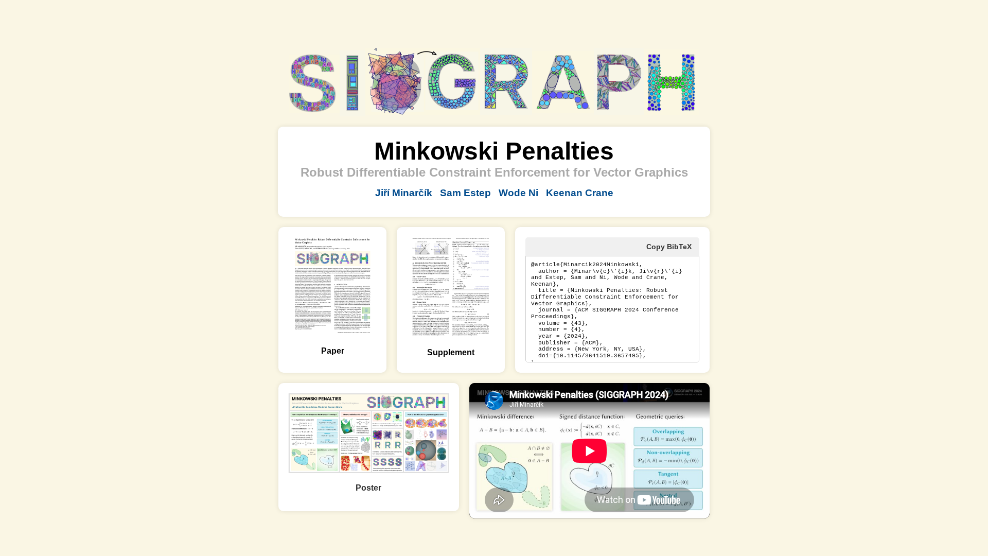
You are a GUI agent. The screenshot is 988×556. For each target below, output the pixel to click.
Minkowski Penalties (494, 151)
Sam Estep (465, 192)
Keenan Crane (579, 192)
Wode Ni (518, 192)
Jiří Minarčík (403, 192)
